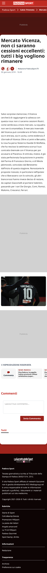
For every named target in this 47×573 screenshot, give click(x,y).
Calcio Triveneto (27, 10)
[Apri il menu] (3, 3)
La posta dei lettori (10, 523)
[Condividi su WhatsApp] (3, 68)
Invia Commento (32, 418)
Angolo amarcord (9, 526)
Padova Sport (8, 9)
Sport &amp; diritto (10, 537)
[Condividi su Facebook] (7, 68)
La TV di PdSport (9, 530)
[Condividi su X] (12, 68)
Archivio (5, 564)
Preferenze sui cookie (11, 567)
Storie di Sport (8, 512)
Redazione (6, 550)
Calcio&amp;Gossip (10, 516)
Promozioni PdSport (10, 519)
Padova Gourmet (9, 533)
